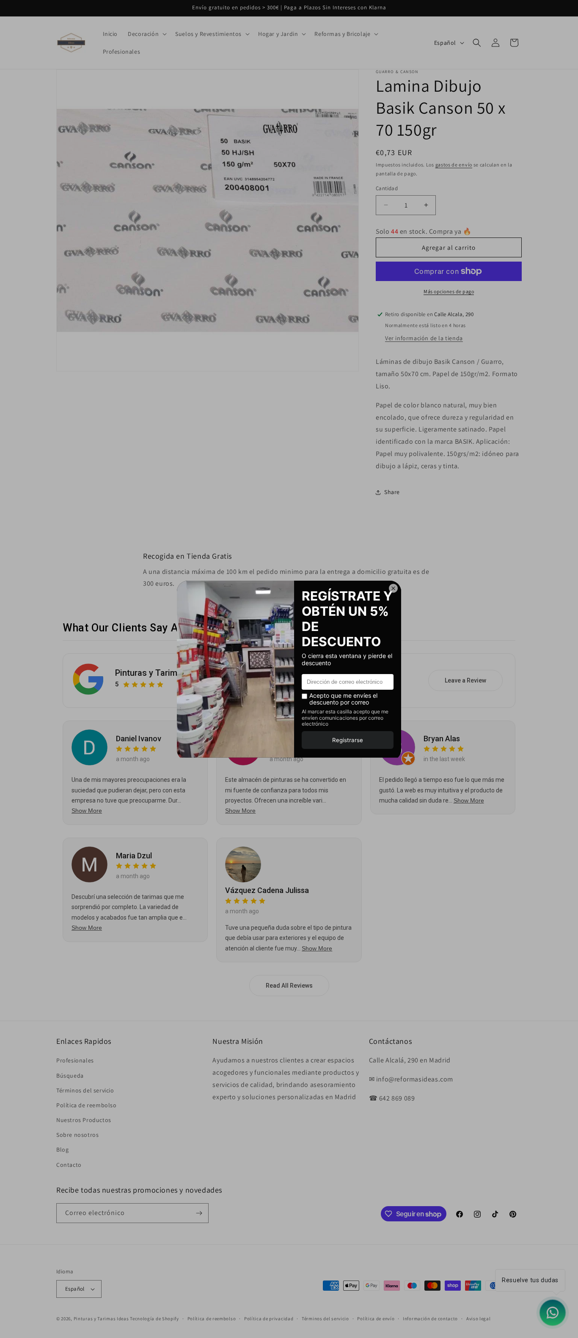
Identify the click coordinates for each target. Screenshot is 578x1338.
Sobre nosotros (77, 1135)
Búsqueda (70, 1075)
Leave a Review (465, 680)
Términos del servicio (85, 1090)
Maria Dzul (134, 855)
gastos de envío (454, 164)
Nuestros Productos (83, 1120)
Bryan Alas (442, 738)
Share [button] (392, 492)
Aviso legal (478, 1319)
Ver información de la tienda (424, 338)
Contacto (69, 1165)
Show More (87, 810)
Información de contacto (430, 1319)
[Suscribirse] (199, 1213)
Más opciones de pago (449, 291)
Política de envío (375, 1319)
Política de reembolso (86, 1105)
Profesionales (75, 1060)
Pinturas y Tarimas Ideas (162, 673)
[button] (146, 34)
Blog (62, 1149)
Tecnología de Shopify (154, 1319)
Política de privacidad (268, 1319)
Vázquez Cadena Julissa (267, 890)
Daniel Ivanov (138, 738)
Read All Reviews (289, 985)
